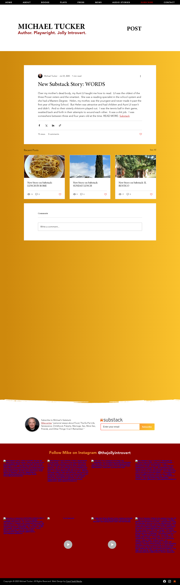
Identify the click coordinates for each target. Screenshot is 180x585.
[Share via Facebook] (39, 125)
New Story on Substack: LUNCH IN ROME (39, 184)
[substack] (174, 581)
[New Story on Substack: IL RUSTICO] (135, 166)
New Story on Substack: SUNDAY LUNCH (85, 184)
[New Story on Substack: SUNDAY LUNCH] (90, 166)
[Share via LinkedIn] (53, 125)
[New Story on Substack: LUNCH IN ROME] (44, 166)
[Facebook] (164, 581)
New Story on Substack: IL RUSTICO (132, 184)
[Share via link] (60, 125)
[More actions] (140, 76)
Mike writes (46, 423)
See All (153, 149)
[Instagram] (169, 581)
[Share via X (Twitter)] (46, 125)
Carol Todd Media (74, 581)
